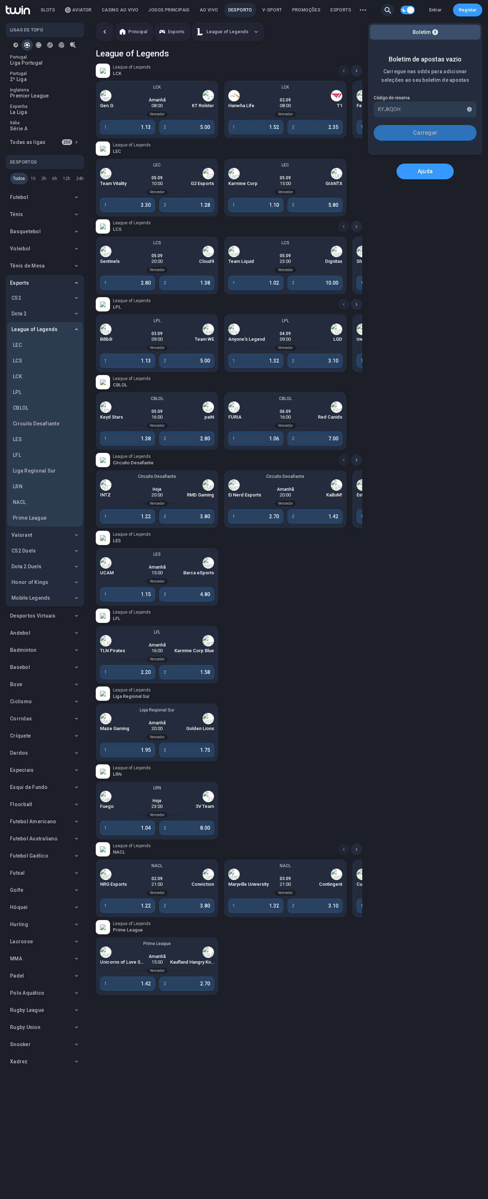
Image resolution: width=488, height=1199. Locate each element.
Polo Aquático (27, 993)
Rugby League (27, 1010)
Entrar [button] (435, 10)
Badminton (23, 650)
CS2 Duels (23, 551)
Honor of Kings (30, 582)
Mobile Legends (30, 598)
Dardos (19, 753)
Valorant (21, 535)
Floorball (21, 804)
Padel (17, 976)
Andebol (20, 633)
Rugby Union (25, 1027)
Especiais (22, 770)
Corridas (21, 718)
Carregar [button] (425, 132)
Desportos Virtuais (33, 616)
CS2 (16, 298)
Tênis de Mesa (27, 266)
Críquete (20, 736)
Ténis (16, 214)
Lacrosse (21, 941)
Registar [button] (468, 10)
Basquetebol (25, 231)
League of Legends (34, 329)
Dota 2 (19, 313)
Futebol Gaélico (29, 856)
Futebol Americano (33, 821)
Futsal (17, 873)
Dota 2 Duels (26, 566)
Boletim (425, 32)
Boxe (16, 684)
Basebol (20, 667)
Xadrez (19, 1061)
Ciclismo (21, 701)
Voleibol (20, 248)
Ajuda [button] (425, 171)
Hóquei (19, 907)
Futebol (19, 197)
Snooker (20, 1044)
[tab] (15, 45)
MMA (16, 958)
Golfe (16, 890)
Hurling (19, 924)
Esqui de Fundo (29, 787)
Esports (19, 283)
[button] (387, 10)
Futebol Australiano (34, 838)
